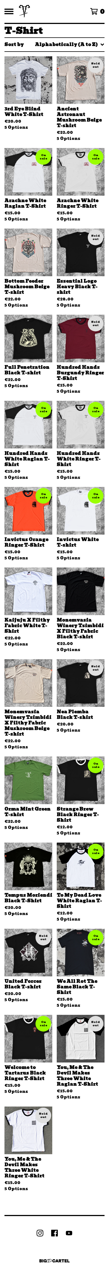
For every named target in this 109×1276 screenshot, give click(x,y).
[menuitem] (54, 44)
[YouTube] (69, 1233)
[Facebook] (54, 1233)
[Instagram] (40, 1233)
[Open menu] (8, 11)
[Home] (24, 11)
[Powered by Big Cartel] (54, 1261)
